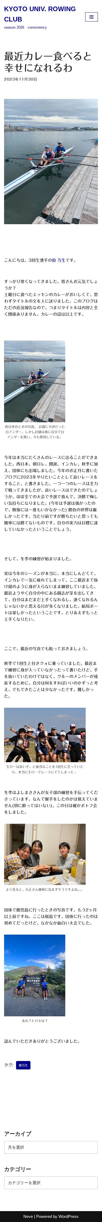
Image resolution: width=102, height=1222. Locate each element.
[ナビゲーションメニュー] (91, 17)
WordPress (68, 1216)
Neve (28, 1216)
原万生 (23, 1065)
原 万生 (59, 260)
